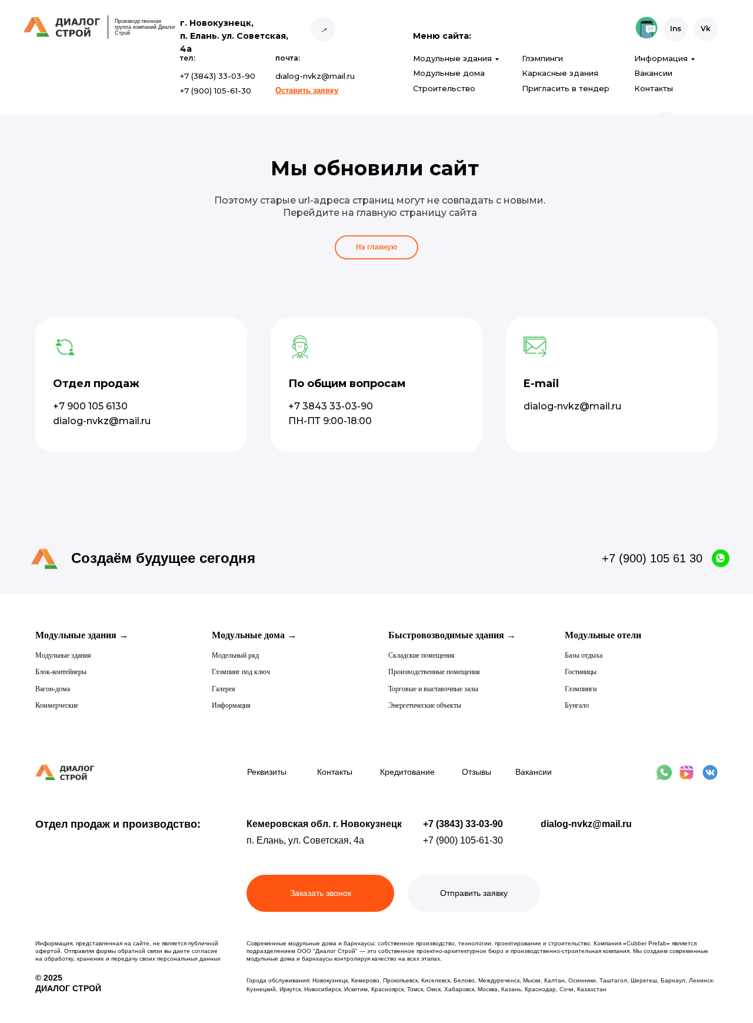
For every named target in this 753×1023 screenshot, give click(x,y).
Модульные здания (452, 58)
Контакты (653, 88)
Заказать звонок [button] (320, 893)
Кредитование (407, 772)
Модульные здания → (81, 635)
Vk (706, 28)
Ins (675, 28)
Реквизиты (266, 772)
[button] (306, 90)
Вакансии (653, 73)
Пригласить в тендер (565, 88)
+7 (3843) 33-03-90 (463, 824)
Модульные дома (449, 73)
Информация (661, 58)
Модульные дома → (254, 635)
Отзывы (476, 772)
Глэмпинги (542, 58)
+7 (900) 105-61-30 (463, 840)
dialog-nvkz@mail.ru (586, 824)
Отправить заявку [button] (474, 893)
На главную (376, 247)
